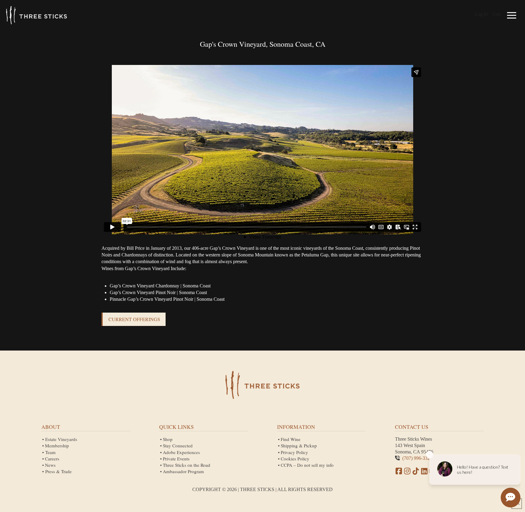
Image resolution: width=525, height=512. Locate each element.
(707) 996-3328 (417, 458)
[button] (511, 15)
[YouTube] (415, 471)
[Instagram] (407, 471)
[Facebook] (398, 471)
